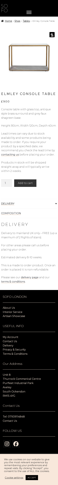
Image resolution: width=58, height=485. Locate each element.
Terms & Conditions (15, 353)
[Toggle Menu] (29, 12)
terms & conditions (13, 281)
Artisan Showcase (14, 316)
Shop (17, 21)
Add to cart (25, 183)
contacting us (10, 154)
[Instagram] (7, 444)
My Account (10, 337)
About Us (9, 307)
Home (8, 21)
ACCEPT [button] (32, 477)
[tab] (29, 204)
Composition (11, 213)
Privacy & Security (14, 349)
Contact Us (10, 341)
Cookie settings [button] (14, 477)
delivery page (30, 277)
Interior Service (12, 312)
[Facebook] (16, 444)
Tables (26, 21)
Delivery (7, 203)
